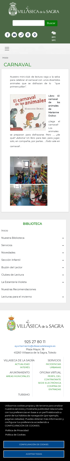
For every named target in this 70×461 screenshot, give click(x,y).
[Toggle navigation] (7, 48)
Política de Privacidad (17, 430)
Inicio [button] (4, 230)
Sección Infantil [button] (10, 259)
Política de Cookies (15, 434)
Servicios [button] (6, 245)
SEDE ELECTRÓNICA (49, 382)
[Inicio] (35, 9)
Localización (31, 38)
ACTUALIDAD (22, 364)
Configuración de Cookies (33, 444)
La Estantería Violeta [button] (14, 282)
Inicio (5, 57)
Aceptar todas (34, 454)
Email (15, 38)
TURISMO (24, 394)
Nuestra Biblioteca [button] (12, 237)
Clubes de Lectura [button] (12, 274)
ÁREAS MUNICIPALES (18, 376)
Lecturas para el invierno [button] (16, 296)
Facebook (9, 38)
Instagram (37, 38)
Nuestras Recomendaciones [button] (18, 289)
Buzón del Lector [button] (11, 267)
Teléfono (22, 38)
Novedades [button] (8, 252)
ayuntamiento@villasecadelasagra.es (35, 346)
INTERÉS (25, 367)
